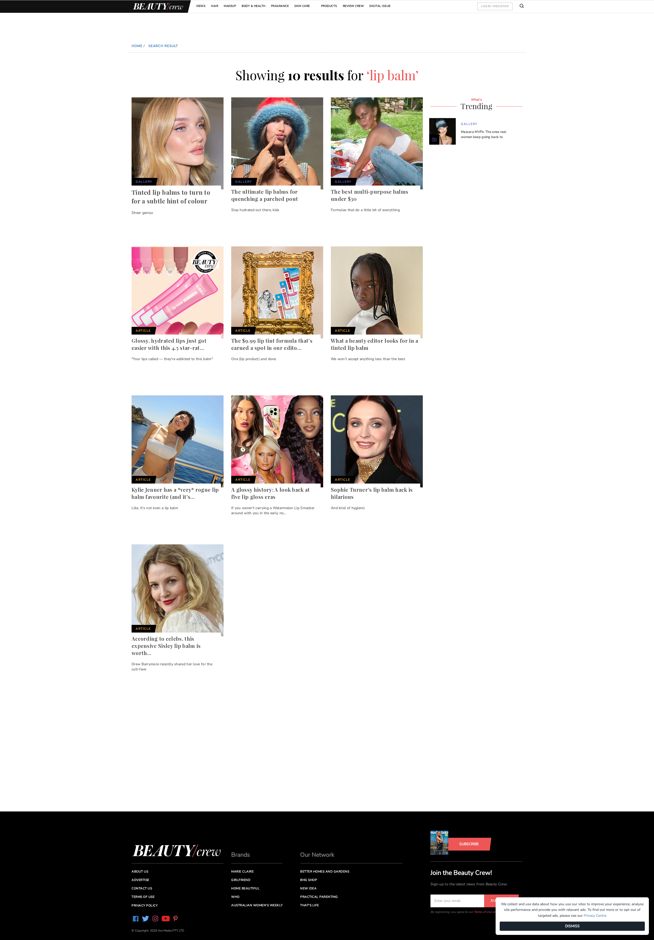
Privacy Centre (595, 915)
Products (329, 6)
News (200, 6)
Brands (240, 855)
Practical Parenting (319, 897)
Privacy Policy (145, 905)
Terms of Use (483, 912)
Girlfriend (240, 880)
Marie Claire (242, 871)
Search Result (163, 46)
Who (235, 897)
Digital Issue (380, 6)
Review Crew (353, 6)
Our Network (317, 855)
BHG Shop (308, 880)
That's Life (309, 905)
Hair (214, 6)
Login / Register (495, 6)
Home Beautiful (245, 888)
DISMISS (572, 926)
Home (137, 46)
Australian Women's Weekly (257, 905)
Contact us (142, 888)
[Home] (157, 6)
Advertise (140, 880)
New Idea (308, 888)
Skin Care (302, 6)
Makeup (230, 6)
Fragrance (280, 6)
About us (140, 871)
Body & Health (253, 6)
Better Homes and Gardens (324, 871)
